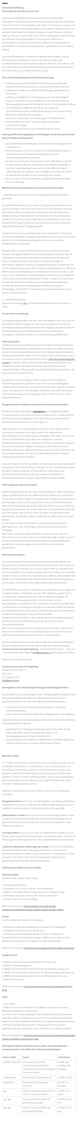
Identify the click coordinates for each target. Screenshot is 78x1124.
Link (25, 303)
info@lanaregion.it (41, 653)
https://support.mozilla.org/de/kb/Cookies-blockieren (49, 948)
